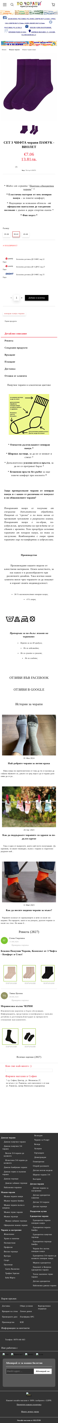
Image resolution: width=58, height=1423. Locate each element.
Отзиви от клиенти (16, 375)
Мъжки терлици (11, 1217)
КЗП (22, 1322)
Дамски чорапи (8, 1138)
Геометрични (38, 1162)
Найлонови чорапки (13, 1187)
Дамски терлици (11, 1179)
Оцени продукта (11, 321)
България (37, 1179)
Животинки (9, 1234)
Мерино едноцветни (42, 1263)
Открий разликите (41, 1166)
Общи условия (26, 1306)
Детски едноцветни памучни (40, 1196)
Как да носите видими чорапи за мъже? (29, 910)
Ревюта (9, 340)
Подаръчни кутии (38, 1211)
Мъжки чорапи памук (29, 49)
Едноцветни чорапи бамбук (40, 1228)
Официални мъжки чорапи (16, 1225)
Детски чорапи (37, 1184)
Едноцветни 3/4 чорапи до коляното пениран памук (43, 1257)
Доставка (10, 368)
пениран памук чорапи (14, 314)
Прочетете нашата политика (29, 1405)
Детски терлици (40, 1206)
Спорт (6, 1260)
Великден (38, 1136)
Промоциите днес (10, 1317)
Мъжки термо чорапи (13, 1212)
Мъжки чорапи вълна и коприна (13, 1206)
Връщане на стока (10, 1311)
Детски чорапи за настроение (39, 1189)
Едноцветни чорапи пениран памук (40, 1221)
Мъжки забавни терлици (16, 1221)
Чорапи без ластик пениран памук (40, 1250)
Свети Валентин (12, 1269)
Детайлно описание (16, 333)
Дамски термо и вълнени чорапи (14, 1173)
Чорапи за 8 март (42, 1140)
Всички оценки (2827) (29, 1057)
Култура (7, 1256)
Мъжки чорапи (14, 49)
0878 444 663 (19, 1340)
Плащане (10, 361)
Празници (8, 1265)
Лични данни (26, 1311)
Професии (8, 1247)
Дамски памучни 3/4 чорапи (12, 1147)
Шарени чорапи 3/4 (41, 1175)
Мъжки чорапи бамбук (14, 1201)
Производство (8, 1322)
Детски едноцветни (41, 1281)
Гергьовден (39, 1153)
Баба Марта (10, 1278)
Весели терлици (11, 1252)
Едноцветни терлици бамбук (41, 1243)
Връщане (10, 354)
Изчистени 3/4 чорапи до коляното (15, 1161)
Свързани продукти (16, 347)
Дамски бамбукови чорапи (15, 1167)
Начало (4, 49)
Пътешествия (9, 1243)
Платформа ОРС (27, 1317)
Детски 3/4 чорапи (41, 1202)
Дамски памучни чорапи (15, 1142)
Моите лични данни (30, 1412)
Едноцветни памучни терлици (41, 1235)
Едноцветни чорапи (39, 1216)
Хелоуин (38, 1149)
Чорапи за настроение (11, 1230)
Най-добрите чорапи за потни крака (29, 763)
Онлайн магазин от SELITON (29, 1420)
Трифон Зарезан (12, 1273)
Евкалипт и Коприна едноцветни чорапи (41, 1268)
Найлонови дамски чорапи (44, 1286)
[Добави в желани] (51, 244)
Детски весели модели (43, 1170)
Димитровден (40, 1157)
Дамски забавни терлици (16, 1183)
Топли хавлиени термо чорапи (42, 1275)
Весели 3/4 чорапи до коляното (14, 1154)
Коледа (37, 1144)
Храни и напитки (11, 1239)
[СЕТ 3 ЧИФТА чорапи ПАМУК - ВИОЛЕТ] (29, 121)
